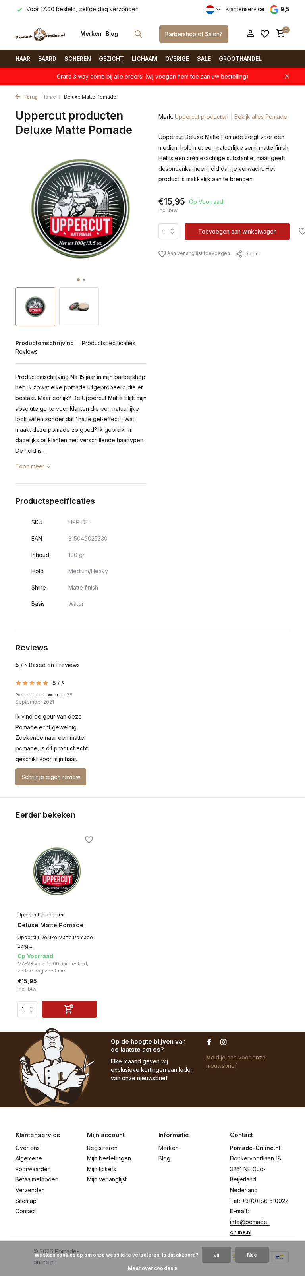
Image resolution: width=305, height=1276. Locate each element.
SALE (204, 58)
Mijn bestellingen (109, 1158)
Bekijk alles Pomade (260, 116)
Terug (30, 97)
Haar (22, 58)
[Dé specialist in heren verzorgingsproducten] (40, 34)
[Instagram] (223, 1042)
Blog (112, 33)
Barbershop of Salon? (193, 34)
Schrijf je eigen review (50, 776)
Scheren (77, 58)
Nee (252, 1255)
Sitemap (26, 1200)
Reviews (26, 351)
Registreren (102, 1148)
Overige (177, 58)
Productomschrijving (44, 343)
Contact (25, 1211)
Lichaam (144, 58)
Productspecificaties (108, 343)
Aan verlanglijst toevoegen (198, 253)
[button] (78, 279)
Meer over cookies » (153, 1268)
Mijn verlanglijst (107, 1179)
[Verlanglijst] (265, 33)
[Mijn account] (250, 33)
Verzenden (30, 1190)
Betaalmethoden (36, 1179)
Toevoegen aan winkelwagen (237, 231)
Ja (216, 1255)
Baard (47, 58)
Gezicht (111, 58)
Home (49, 97)
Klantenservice (245, 9)
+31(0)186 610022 (265, 1200)
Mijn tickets (101, 1169)
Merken (91, 33)
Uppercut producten (201, 116)
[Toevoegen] (69, 1009)
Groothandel (240, 58)
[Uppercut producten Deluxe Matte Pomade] (57, 871)
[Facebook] (209, 1042)
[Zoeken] (138, 34)
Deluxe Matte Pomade (50, 925)
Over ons (27, 1148)
